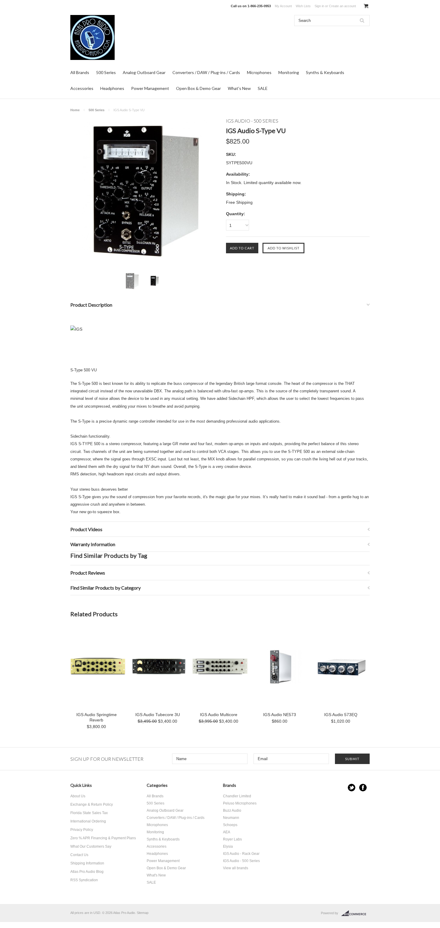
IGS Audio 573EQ (340, 714)
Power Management (150, 88)
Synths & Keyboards (325, 72)
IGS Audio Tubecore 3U (157, 714)
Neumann (231, 818)
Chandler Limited (237, 796)
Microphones (259, 72)
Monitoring (288, 72)
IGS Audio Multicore (218, 714)
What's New (239, 88)
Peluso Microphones (240, 803)
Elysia (228, 846)
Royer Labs (232, 839)
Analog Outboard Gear (144, 72)
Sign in (319, 6)
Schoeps (230, 825)
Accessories (81, 88)
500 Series (106, 72)
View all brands (235, 868)
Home (75, 110)
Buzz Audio (232, 810)
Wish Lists (303, 6)
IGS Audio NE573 (279, 714)
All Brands (79, 72)
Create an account (342, 6)
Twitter (351, 787)
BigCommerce (355, 913)
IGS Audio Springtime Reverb (96, 717)
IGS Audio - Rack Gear (241, 854)
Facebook (363, 787)
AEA (226, 832)
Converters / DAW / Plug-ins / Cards (206, 72)
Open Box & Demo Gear (198, 88)
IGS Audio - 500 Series (241, 861)
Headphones (112, 88)
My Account (283, 6)
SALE (263, 88)
